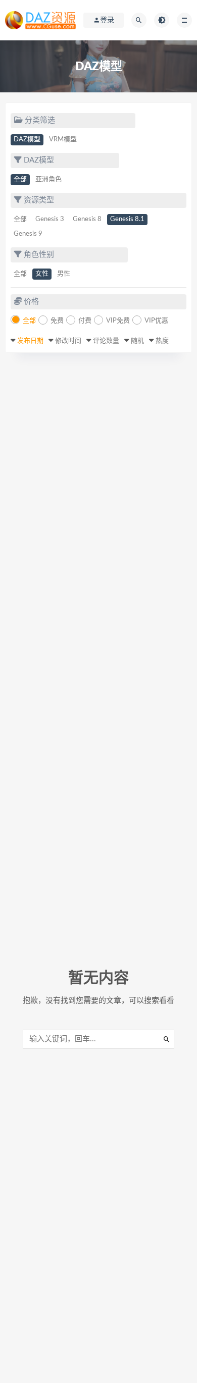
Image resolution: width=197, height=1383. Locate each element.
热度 (162, 341)
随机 (137, 341)
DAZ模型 (27, 139)
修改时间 (68, 341)
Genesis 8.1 (127, 219)
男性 (63, 274)
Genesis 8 (87, 219)
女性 (41, 274)
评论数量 (106, 341)
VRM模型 (63, 139)
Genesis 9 (28, 234)
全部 (20, 179)
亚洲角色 (48, 179)
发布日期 (30, 341)
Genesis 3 (49, 219)
